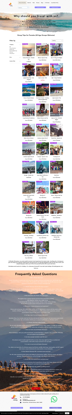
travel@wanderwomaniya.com (29, 400)
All (10, 46)
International (12, 53)
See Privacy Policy (45, 413)
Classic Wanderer (13, 48)
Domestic (11, 52)
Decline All (61, 413)
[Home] (20, 402)
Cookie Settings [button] (55, 413)
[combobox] (57, 40)
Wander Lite (12, 49)
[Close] (70, 413)
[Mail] (20, 400)
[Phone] (20, 397)
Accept (67, 413)
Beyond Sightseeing (13, 50)
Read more (36, 268)
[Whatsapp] (54, 399)
